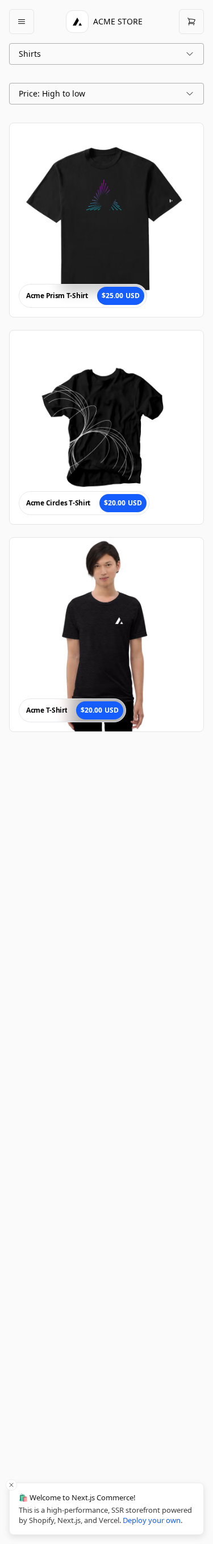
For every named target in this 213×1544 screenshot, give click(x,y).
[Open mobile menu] (21, 21)
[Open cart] (191, 21)
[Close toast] (11, 1485)
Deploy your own (152, 1520)
